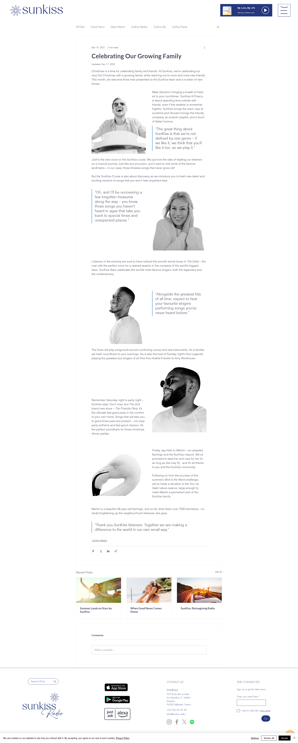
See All (218, 571)
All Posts (80, 27)
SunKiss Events (179, 27)
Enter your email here (247, 697)
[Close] (294, 738)
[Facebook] (177, 722)
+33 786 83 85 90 (177, 710)
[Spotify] (192, 722)
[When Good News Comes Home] (149, 590)
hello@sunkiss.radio (176, 714)
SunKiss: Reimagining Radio (198, 608)
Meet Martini (118, 27)
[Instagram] (169, 722)
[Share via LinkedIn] (108, 551)
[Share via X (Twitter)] (100, 551)
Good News (97, 27)
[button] (284, 10)
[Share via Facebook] (93, 551)
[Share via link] (115, 551)
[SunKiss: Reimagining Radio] (199, 590)
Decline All (269, 738)
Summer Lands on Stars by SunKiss (96, 610)
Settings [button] (255, 738)
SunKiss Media (139, 27)
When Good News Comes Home (146, 610)
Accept (284, 738)
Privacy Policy (122, 738)
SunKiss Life (160, 27)
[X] (184, 722)
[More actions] (204, 47)
